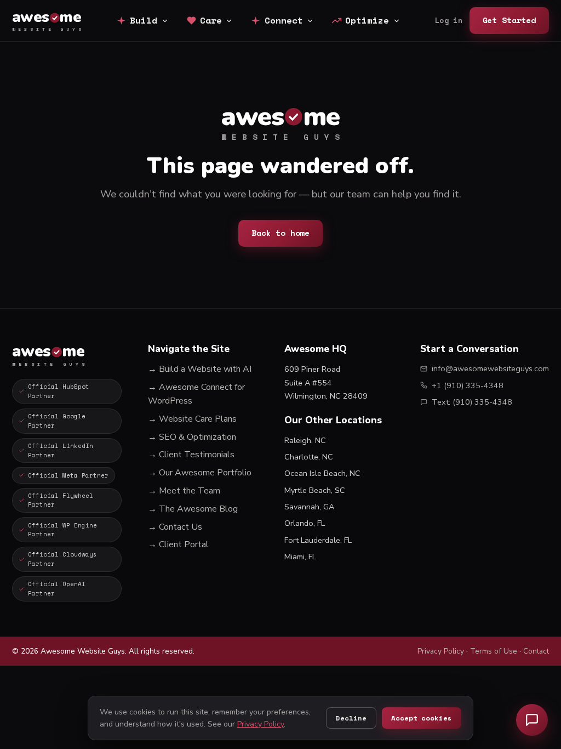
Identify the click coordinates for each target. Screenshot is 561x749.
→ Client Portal (178, 544)
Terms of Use (493, 651)
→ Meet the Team (184, 491)
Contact (536, 651)
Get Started (509, 20)
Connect (284, 20)
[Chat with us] (532, 720)
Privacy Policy (440, 651)
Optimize (367, 20)
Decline (351, 718)
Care (211, 20)
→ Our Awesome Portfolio (199, 473)
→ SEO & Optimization (192, 437)
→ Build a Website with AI (199, 369)
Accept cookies (421, 718)
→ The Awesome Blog (193, 509)
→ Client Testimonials (191, 455)
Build (143, 20)
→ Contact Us (175, 527)
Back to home (280, 233)
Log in (448, 20)
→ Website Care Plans (192, 419)
